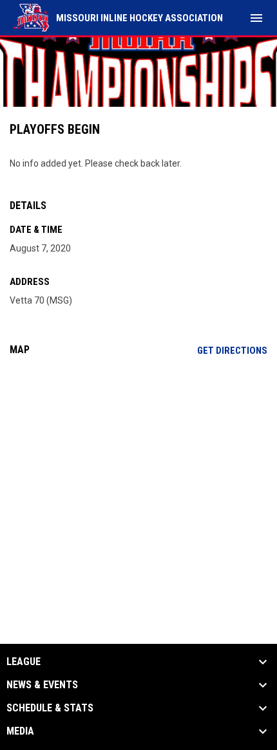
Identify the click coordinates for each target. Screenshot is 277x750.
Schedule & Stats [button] (49, 708)
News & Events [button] (42, 685)
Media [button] (20, 731)
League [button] (23, 662)
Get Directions (232, 350)
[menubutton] (256, 18)
